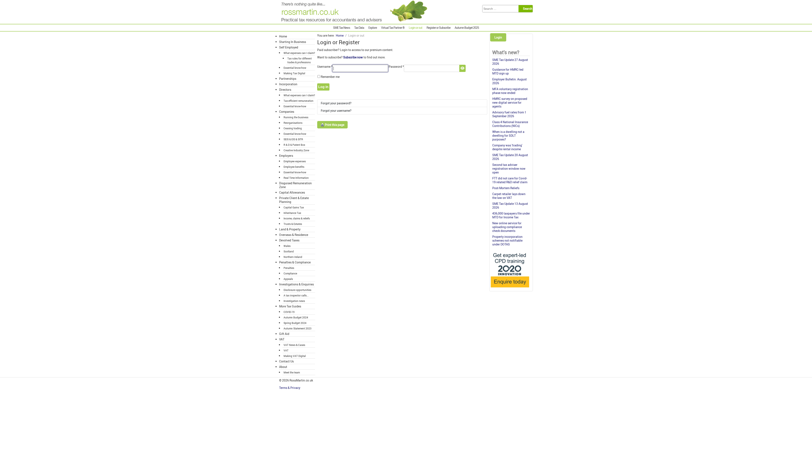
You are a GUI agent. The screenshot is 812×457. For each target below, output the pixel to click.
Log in (323, 87)
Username (324, 67)
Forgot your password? (336, 103)
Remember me (330, 77)
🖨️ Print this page (332, 125)
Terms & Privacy (290, 388)
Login (498, 37)
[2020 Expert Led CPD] (509, 288)
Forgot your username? (336, 111)
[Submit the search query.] (526, 8)
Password (396, 67)
